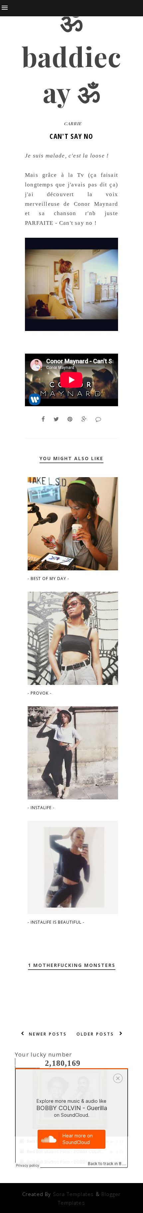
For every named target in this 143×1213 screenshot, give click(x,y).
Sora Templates (73, 1194)
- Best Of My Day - (48, 578)
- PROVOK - (40, 693)
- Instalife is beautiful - (56, 922)
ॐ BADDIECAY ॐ (71, 56)
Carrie (73, 123)
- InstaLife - (41, 807)
